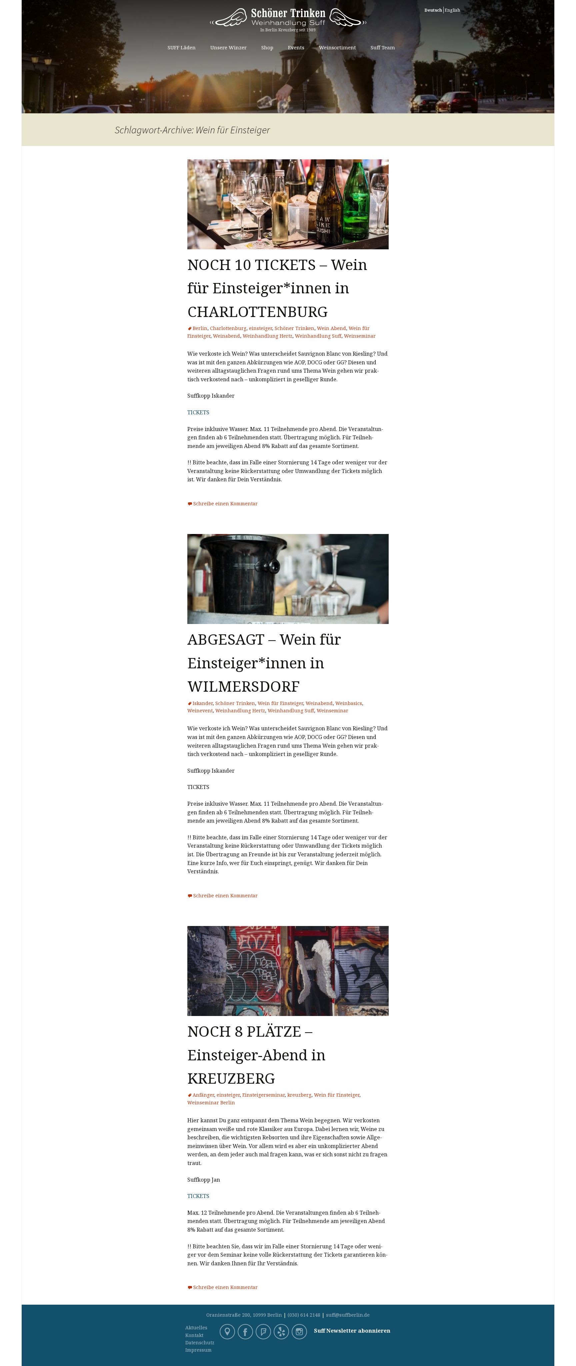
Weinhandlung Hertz (267, 336)
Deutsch (433, 10)
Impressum (198, 1350)
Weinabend (226, 336)
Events (296, 47)
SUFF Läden (182, 47)
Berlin (200, 328)
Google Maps (228, 1332)
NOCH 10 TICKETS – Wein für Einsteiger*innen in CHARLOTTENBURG (277, 287)
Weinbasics (348, 703)
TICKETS (198, 412)
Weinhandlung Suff (318, 336)
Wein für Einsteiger (280, 703)
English (452, 10)
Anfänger (203, 1095)
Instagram (300, 1332)
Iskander (203, 703)
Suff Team (383, 47)
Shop (267, 47)
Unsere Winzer (228, 47)
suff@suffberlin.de (348, 1315)
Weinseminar (360, 336)
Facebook (246, 1332)
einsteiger (260, 328)
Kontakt (194, 1335)
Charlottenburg (228, 328)
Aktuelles (196, 1327)
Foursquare (264, 1332)
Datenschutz (199, 1342)
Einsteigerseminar (263, 1095)
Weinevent (200, 710)
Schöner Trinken (294, 328)
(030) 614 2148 (304, 1315)
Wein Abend (331, 328)
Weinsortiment (337, 47)
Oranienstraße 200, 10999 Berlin (244, 1315)
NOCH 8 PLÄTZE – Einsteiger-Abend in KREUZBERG (256, 1054)
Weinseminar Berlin (211, 1102)
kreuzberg (299, 1095)
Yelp (282, 1332)
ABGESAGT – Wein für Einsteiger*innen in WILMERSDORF (264, 662)
